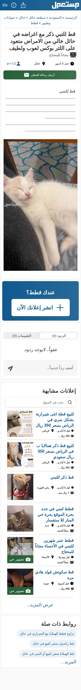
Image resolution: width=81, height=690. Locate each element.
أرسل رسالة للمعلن (43, 75)
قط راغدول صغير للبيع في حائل (53, 643)
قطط (34, 23)
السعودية (55, 17)
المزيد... (68, 661)
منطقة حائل (37, 17)
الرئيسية (71, 17)
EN (4, 5)
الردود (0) (59, 335)
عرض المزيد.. (40, 605)
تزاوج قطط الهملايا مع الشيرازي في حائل (47, 633)
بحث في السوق (53, 402)
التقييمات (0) (22, 335)
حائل (22, 17)
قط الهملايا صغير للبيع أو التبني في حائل (48, 653)
